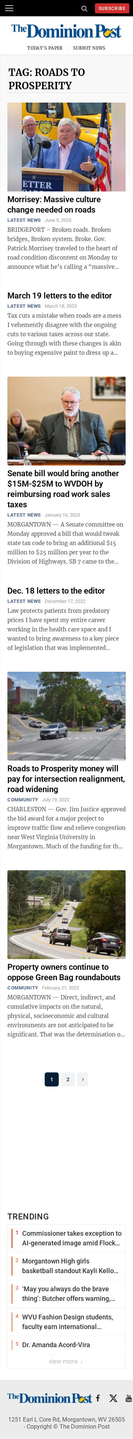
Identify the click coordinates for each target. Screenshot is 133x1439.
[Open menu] (9, 8)
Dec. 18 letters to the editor (56, 590)
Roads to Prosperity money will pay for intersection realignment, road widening (66, 779)
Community (22, 799)
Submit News (89, 48)
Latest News (24, 220)
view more (64, 1361)
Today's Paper (45, 48)
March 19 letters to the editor (59, 295)
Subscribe (112, 8)
